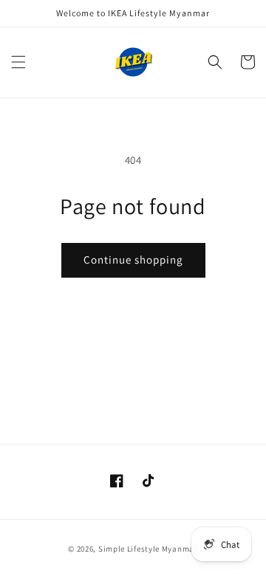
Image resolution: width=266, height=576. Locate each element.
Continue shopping (133, 260)
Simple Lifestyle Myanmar (148, 549)
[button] (18, 62)
